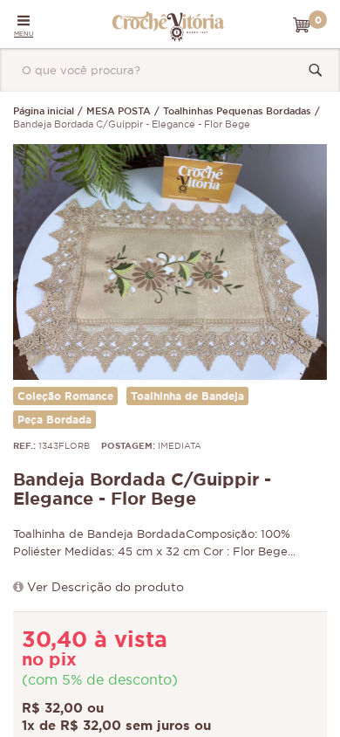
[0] (301, 25)
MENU (23, 34)
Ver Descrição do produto (105, 588)
